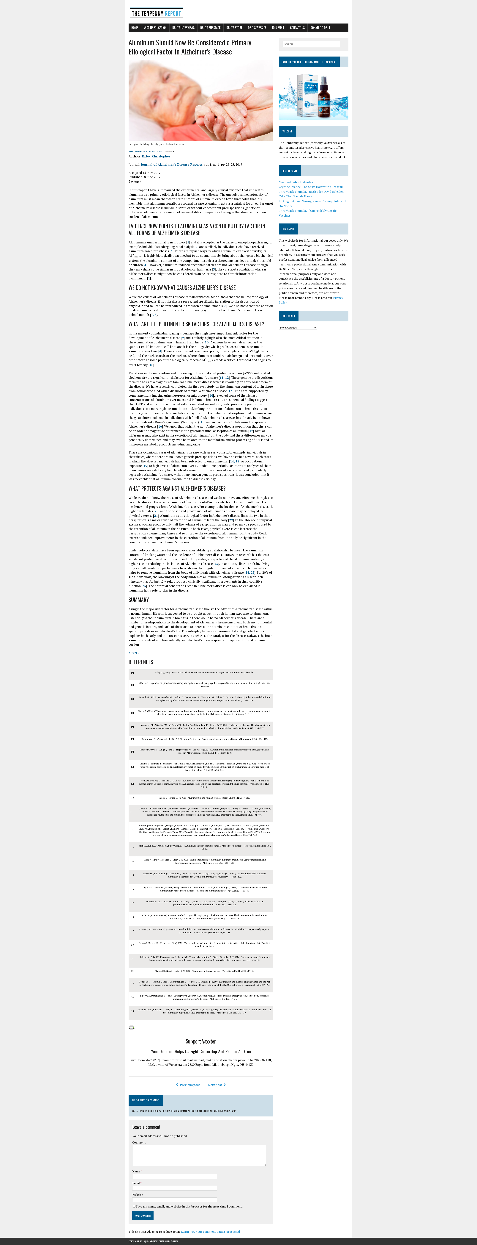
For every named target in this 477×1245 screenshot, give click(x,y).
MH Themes (172, 1241)
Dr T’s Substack (210, 27)
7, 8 (153, 314)
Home (134, 27)
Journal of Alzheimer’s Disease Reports (171, 164)
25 (144, 586)
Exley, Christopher (156, 156)
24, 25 (250, 572)
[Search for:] (311, 44)
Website (137, 1195)
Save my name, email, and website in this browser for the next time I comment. (189, 1206)
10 (207, 342)
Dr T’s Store (234, 27)
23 (216, 563)
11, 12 (224, 377)
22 (231, 520)
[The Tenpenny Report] (238, 12)
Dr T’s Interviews (183, 27)
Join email (278, 27)
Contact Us (297, 27)
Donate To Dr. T (320, 27)
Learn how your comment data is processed (210, 1232)
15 (202, 422)
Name (136, 1171)
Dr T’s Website (257, 27)
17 (251, 431)
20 (156, 511)
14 (211, 395)
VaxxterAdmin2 (152, 151)
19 (145, 466)
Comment (139, 1142)
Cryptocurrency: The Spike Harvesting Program (311, 187)
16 (160, 426)
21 (156, 515)
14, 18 (234, 461)
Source (134, 652)
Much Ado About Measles (296, 182)
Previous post (190, 1085)
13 (230, 391)
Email (136, 1183)
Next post (215, 1085)
